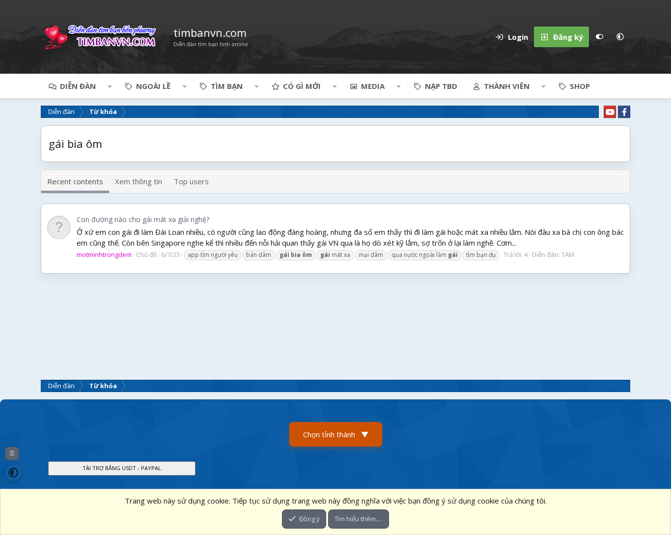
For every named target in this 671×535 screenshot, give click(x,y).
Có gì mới (302, 86)
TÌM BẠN (227, 86)
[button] (620, 37)
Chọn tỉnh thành (335, 434)
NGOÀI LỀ (153, 86)
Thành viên (507, 86)
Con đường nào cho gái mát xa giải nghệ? (143, 219)
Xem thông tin (138, 181)
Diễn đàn (78, 86)
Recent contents (75, 181)
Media (373, 86)
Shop (580, 86)
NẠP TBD (441, 86)
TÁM (567, 254)
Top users (191, 181)
